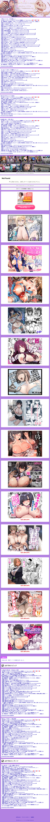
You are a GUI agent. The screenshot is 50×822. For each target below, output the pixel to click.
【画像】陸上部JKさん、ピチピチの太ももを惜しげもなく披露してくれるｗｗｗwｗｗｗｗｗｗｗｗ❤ (20, 45)
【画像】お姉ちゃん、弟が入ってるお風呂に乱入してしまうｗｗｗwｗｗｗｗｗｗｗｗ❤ (18, 43)
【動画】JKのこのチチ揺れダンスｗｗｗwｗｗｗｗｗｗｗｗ (12, 35)
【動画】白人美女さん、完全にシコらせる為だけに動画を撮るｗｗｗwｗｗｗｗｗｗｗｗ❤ (18, 34)
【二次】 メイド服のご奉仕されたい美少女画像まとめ (11, 123)
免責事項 (32, 817)
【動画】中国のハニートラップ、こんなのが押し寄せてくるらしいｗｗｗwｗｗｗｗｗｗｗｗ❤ (19, 38)
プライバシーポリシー (25, 817)
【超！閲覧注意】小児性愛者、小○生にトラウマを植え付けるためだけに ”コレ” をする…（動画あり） (20, 21)
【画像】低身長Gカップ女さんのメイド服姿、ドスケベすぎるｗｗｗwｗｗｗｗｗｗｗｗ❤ (18, 59)
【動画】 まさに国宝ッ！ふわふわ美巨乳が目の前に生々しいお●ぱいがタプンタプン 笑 (17, 98)
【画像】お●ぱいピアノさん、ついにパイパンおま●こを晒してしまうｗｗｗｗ (17, 736)
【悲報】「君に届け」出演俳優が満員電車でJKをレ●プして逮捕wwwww (16, 769)
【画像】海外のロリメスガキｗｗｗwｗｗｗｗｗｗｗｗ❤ (12, 26)
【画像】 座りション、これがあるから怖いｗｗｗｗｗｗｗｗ (12, 50)
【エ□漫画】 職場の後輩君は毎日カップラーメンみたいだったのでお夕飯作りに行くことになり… (19, 99)
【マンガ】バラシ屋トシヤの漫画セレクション (10, 69)
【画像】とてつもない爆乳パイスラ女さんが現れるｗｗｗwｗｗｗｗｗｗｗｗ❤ (16, 76)
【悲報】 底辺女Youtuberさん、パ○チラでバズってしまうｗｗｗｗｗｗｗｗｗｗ (16, 55)
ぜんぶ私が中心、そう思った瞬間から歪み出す (10, 765)
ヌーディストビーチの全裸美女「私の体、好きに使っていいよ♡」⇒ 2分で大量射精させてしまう (19, 63)
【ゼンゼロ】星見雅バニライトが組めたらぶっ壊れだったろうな (14, 805)
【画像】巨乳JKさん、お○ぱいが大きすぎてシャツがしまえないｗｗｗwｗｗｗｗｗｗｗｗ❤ (19, 41)
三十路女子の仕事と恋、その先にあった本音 (10, 670)
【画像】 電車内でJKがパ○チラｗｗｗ (8, 48)
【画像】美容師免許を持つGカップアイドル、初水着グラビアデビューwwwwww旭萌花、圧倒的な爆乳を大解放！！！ (25, 693)
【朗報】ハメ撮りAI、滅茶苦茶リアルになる (10, 690)
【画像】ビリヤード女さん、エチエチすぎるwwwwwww (12, 78)
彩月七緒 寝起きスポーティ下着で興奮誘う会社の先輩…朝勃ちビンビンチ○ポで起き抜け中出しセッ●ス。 (22, 675)
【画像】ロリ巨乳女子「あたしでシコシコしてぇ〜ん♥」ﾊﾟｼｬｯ (13, 24)
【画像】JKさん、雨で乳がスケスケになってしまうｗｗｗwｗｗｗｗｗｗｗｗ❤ (16, 129)
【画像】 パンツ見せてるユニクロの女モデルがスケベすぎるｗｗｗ (13, 89)
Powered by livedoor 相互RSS (7, 66)
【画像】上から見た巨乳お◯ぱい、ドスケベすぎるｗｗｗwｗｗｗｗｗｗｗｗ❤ (16, 22)
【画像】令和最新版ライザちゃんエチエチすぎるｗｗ (12, 730)
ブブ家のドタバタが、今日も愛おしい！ (8, 18)
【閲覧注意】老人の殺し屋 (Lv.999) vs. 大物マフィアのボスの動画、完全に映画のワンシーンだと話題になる (22, 60)
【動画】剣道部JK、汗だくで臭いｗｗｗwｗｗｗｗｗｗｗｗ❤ (13, 61)
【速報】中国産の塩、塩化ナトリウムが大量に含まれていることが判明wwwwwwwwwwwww (20, 681)
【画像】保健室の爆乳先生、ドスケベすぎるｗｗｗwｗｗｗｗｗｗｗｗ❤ (15, 30)
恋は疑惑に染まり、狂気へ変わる (7, 119)
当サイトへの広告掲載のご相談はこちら (25, 188)
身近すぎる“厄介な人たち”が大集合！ (8, 95)
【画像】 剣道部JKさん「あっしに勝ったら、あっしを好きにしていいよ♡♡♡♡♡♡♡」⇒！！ (20, 767)
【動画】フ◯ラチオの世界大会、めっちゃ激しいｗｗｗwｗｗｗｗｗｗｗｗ (15, 25)
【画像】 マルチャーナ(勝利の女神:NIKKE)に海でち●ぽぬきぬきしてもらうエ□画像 (18, 674)
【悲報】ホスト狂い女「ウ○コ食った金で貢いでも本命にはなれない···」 (15, 57)
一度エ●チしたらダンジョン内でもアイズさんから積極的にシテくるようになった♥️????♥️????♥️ (20, 20)
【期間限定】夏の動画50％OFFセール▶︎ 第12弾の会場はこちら (25, 207)
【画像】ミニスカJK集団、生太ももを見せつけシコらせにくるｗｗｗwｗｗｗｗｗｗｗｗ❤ (18, 29)
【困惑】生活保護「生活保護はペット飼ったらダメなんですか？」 (13, 72)
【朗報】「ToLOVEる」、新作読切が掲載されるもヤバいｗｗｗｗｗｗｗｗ (15, 133)
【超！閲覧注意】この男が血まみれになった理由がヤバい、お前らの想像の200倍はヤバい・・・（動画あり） (22, 64)
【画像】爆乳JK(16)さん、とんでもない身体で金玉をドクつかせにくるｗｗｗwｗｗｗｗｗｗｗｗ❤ (20, 39)
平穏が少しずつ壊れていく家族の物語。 (9, 718)
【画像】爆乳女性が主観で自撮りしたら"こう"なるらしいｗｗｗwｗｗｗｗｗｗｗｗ (17, 51)
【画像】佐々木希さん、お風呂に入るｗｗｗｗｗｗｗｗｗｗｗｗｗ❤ (14, 47)
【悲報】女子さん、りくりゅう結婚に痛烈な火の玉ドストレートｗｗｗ (15, 680)
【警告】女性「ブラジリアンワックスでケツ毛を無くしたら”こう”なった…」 (15, 136)
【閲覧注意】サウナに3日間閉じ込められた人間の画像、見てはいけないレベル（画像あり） (18, 56)
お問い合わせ (18, 817)
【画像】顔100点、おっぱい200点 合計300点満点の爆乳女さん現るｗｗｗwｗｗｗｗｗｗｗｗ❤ (20, 77)
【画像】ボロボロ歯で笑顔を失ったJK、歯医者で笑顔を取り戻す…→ (15, 768)
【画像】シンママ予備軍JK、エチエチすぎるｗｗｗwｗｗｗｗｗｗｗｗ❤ (15, 31)
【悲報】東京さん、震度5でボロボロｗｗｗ (10, 679)
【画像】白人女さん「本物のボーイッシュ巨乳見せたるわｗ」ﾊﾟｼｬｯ (14, 28)
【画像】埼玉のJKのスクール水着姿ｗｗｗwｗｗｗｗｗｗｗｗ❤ (13, 37)
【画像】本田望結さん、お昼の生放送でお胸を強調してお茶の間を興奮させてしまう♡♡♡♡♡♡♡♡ (20, 73)
